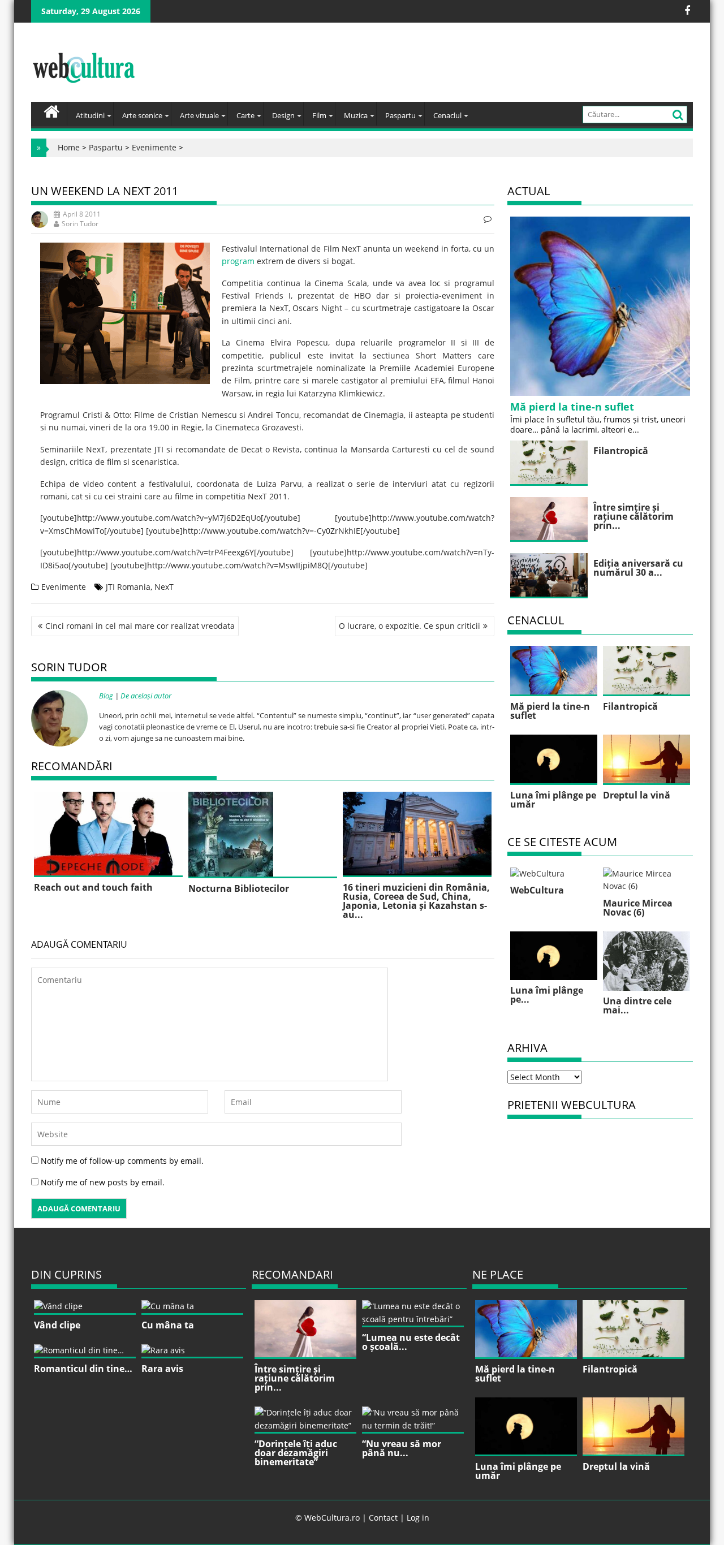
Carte (245, 115)
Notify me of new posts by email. (103, 1182)
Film (319, 115)
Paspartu (400, 115)
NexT (164, 586)
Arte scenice (142, 115)
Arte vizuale (199, 115)
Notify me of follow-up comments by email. (122, 1160)
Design (283, 115)
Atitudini (90, 115)
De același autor (145, 695)
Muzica (356, 115)
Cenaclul (447, 115)
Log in (418, 1517)
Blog (106, 695)
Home (69, 147)
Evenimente (154, 147)
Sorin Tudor (80, 223)
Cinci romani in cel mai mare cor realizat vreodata (140, 625)
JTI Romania (128, 586)
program (238, 261)
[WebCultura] (52, 110)
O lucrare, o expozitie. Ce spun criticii (409, 625)
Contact (383, 1517)
